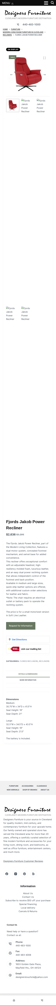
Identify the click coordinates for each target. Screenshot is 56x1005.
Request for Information (20, 625)
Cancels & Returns (28, 911)
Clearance (42, 786)
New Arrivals (13, 790)
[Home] (14, 1000)
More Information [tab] (28, 680)
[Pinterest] (24, 873)
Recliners (44, 661)
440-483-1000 (32, 24)
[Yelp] (33, 873)
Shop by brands (30, 790)
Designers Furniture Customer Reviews (23, 861)
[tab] (28, 685)
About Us (45, 790)
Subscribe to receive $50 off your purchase (27, 900)
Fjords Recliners (29, 661)
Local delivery (28, 907)
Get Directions (19, 639)
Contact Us (28, 896)
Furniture (13, 786)
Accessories (27, 786)
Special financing (28, 904)
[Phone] (42, 1000)
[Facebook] (6, 873)
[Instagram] (15, 873)
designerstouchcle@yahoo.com (32, 977)
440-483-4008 (23, 954)
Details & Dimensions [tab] (28, 674)
